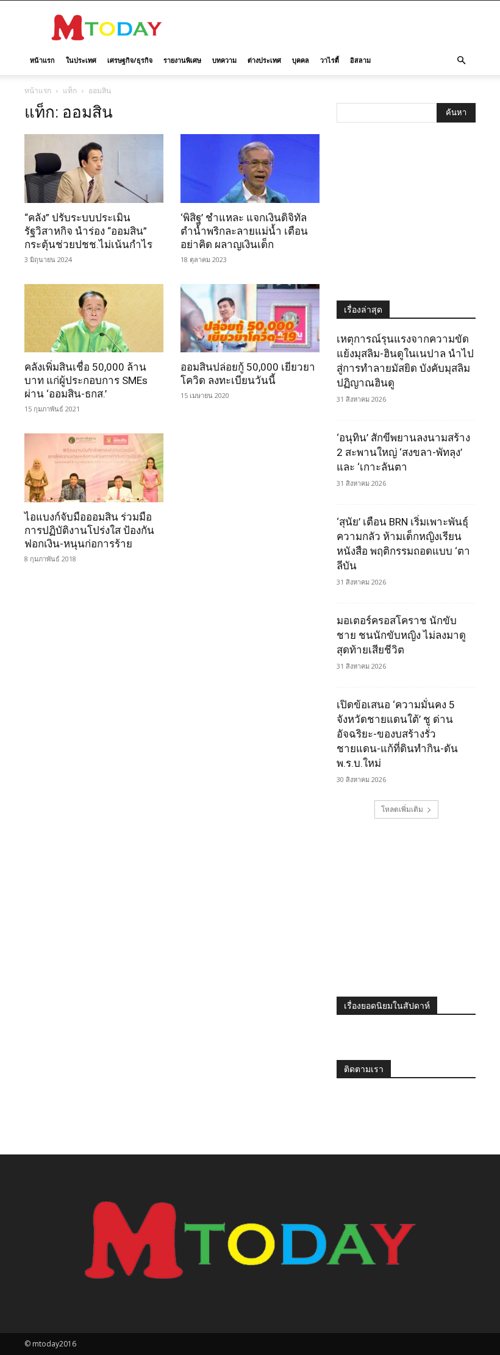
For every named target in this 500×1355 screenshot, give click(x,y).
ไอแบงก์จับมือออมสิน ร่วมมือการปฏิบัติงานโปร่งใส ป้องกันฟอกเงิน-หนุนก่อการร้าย (89, 530)
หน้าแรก (42, 60)
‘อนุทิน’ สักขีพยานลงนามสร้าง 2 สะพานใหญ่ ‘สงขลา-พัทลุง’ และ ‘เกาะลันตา (403, 452)
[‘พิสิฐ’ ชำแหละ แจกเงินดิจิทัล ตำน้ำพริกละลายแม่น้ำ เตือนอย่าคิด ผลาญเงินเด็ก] (250, 168)
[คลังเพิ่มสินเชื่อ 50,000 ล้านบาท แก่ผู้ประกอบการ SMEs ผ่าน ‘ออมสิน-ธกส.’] (93, 318)
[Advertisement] (332, 27)
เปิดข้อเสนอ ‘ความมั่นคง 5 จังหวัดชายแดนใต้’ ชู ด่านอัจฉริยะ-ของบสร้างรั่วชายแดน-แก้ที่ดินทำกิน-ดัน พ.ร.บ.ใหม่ (397, 734)
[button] (461, 60)
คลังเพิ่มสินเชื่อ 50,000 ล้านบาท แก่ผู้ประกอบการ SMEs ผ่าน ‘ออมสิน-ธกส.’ (86, 380)
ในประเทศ (81, 60)
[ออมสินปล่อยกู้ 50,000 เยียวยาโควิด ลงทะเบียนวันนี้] (250, 318)
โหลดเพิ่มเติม (402, 809)
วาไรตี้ (329, 60)
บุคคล (300, 60)
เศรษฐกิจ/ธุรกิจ (129, 60)
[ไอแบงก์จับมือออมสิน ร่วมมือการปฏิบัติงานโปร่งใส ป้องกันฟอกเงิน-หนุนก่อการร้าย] (93, 467)
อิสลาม (360, 60)
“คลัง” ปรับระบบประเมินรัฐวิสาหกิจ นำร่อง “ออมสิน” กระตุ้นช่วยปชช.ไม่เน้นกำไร (88, 231)
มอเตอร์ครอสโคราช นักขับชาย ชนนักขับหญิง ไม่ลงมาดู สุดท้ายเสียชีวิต (401, 635)
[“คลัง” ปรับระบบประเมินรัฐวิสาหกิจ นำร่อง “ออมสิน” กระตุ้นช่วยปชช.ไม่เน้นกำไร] (93, 168)
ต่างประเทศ (264, 60)
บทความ (224, 60)
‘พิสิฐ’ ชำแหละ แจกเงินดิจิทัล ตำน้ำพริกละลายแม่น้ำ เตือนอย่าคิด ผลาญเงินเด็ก (244, 231)
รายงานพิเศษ (182, 60)
